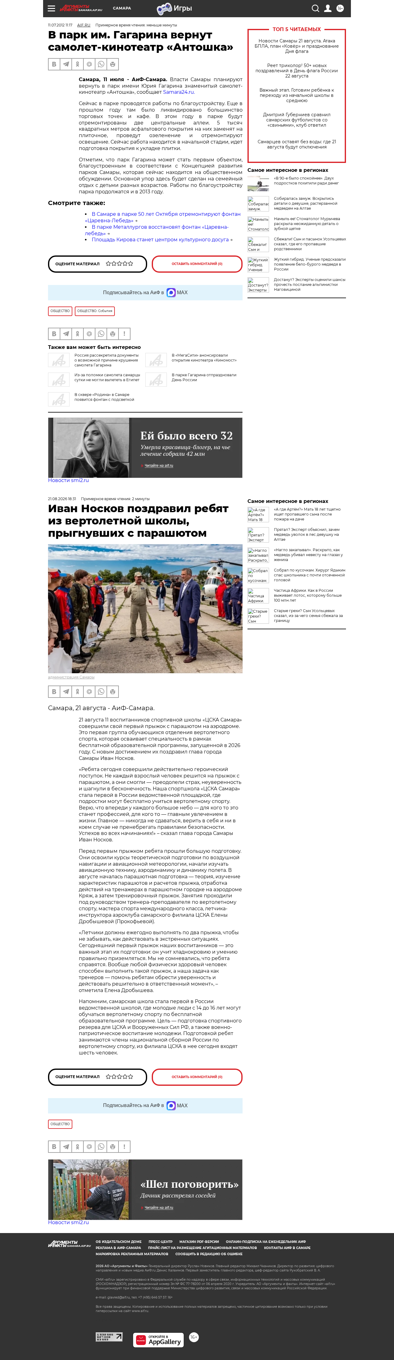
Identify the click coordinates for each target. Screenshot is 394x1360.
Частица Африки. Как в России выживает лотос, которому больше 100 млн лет (308, 595)
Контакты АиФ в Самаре (287, 1248)
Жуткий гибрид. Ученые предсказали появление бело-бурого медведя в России (310, 264)
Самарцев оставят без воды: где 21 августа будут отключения (297, 144)
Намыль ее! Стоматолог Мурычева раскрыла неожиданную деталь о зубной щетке (307, 223)
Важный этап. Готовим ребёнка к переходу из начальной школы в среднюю (296, 95)
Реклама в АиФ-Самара (118, 1248)
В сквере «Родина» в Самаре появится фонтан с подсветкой (104, 397)
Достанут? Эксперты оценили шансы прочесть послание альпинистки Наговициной (309, 284)
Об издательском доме (119, 1242)
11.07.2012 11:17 (60, 25)
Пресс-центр (160, 1242)
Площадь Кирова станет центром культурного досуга (160, 240)
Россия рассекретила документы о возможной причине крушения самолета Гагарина (106, 360)
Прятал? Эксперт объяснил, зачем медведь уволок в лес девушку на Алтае (307, 534)
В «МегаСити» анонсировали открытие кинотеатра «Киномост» (204, 357)
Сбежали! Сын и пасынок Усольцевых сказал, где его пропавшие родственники (310, 244)
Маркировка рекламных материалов (132, 1254)
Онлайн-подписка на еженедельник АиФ (266, 1242)
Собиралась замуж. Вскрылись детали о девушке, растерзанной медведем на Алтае (305, 203)
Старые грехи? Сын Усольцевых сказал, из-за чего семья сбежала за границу (308, 615)
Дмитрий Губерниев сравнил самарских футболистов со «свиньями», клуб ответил (297, 120)
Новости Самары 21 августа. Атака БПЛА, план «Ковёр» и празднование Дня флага (297, 46)
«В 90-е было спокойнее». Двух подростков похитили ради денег (306, 180)
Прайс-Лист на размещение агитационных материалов (202, 1248)
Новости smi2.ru (68, 480)
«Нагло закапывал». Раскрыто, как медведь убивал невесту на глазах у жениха (308, 555)
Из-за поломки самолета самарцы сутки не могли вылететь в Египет (107, 377)
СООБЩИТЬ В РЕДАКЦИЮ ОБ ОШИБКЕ (209, 1254)
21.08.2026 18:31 (62, 498)
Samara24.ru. (179, 92)
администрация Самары (71, 677)
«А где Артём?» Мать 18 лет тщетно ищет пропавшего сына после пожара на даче (307, 514)
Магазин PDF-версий (199, 1242)
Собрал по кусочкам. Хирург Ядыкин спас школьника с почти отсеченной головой (309, 575)
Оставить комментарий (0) (197, 264)
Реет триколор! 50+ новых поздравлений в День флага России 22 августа (296, 71)
